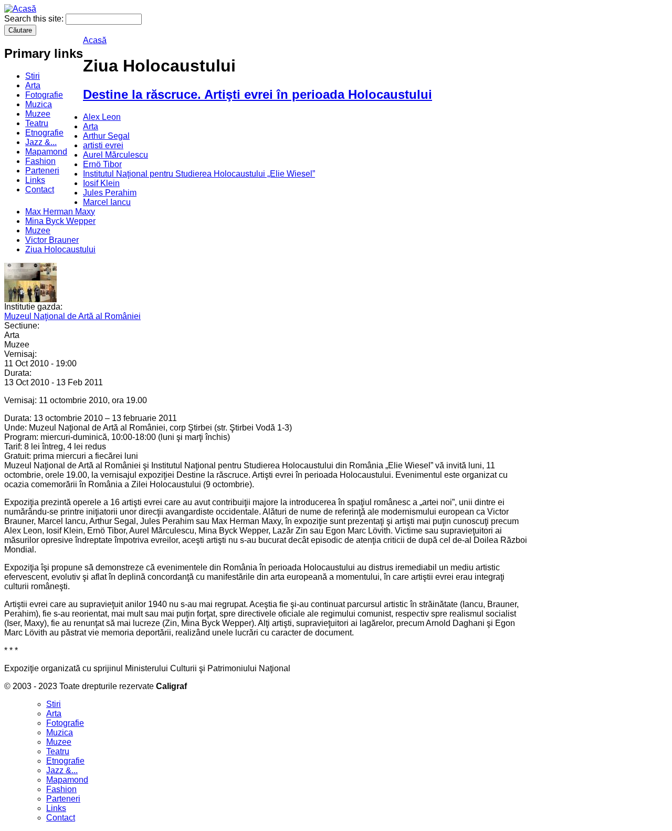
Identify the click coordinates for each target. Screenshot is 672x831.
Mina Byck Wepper (60, 221)
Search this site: (35, 18)
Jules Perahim (109, 192)
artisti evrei (103, 145)
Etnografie (44, 132)
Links (35, 180)
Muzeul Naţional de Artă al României (72, 316)
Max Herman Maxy (60, 211)
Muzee (37, 113)
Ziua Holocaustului (60, 249)
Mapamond (46, 151)
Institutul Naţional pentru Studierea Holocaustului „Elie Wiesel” (199, 173)
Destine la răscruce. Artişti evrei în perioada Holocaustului (257, 94)
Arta (32, 85)
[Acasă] (20, 8)
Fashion (40, 161)
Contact (39, 189)
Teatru (36, 123)
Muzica (38, 104)
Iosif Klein (101, 183)
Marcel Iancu (107, 202)
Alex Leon (102, 116)
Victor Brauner (52, 239)
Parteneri (42, 170)
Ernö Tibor (102, 164)
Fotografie (44, 94)
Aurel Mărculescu (115, 154)
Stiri (32, 75)
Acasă (95, 40)
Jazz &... (41, 142)
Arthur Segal (106, 135)
